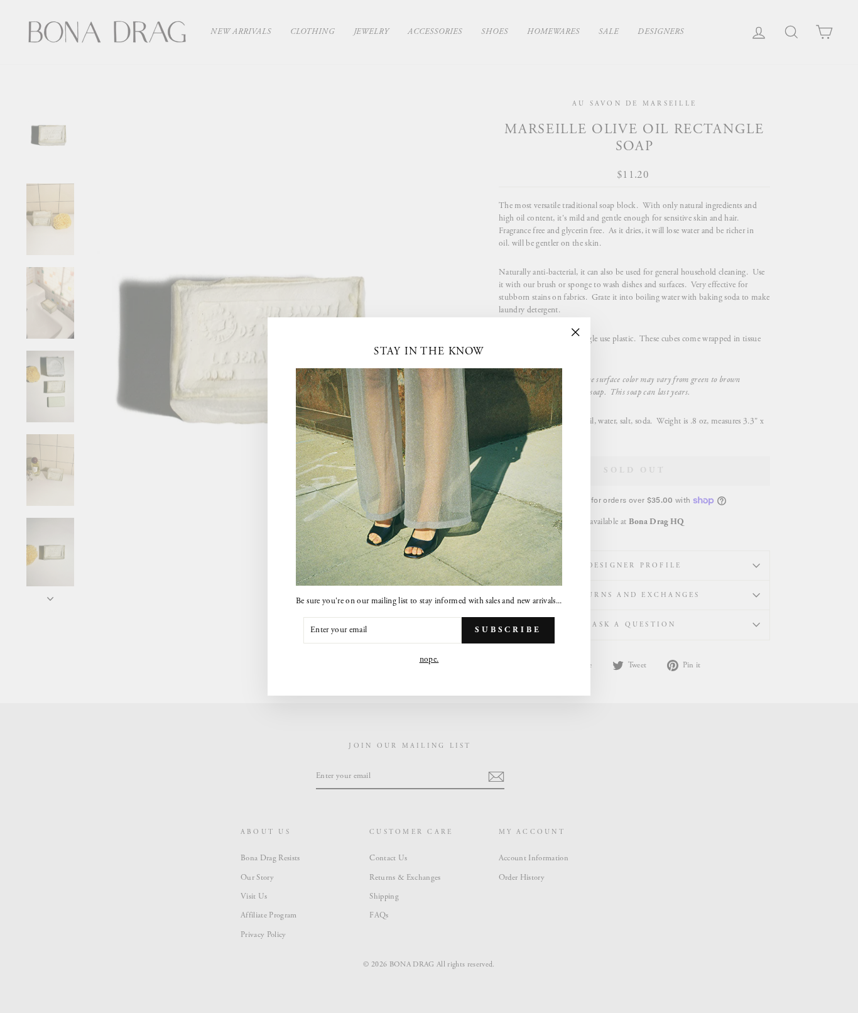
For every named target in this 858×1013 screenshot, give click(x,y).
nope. (429, 659)
